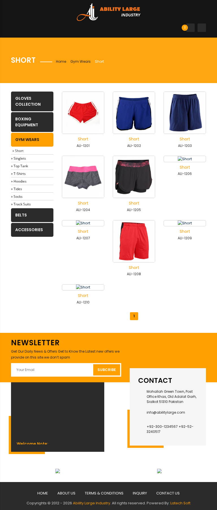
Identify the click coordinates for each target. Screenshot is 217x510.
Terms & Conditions (104, 493)
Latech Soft (180, 503)
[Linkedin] (194, 350)
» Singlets (18, 158)
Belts (21, 215)
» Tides (16, 188)
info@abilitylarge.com (166, 412)
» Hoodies (19, 181)
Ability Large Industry (91, 503)
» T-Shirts (18, 173)
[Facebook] (142, 350)
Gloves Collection (28, 101)
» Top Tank (19, 166)
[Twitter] (177, 350)
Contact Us (168, 493)
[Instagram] (159, 350)
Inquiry (140, 493)
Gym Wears (80, 61)
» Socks (17, 196)
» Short (17, 150)
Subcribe (106, 369)
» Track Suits (21, 204)
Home (61, 61)
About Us (66, 493)
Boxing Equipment (26, 122)
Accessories (29, 230)
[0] (190, 27)
